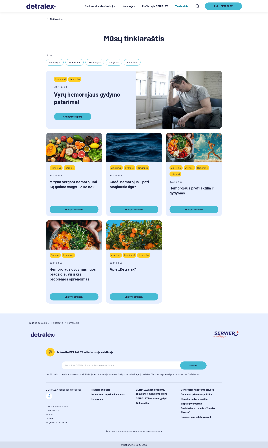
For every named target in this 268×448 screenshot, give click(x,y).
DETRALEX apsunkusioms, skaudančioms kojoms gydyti (151, 391)
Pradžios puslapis (37, 322)
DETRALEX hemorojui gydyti (151, 398)
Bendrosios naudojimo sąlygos (197, 389)
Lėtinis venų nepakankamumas (108, 394)
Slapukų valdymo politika (194, 398)
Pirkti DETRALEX (224, 7)
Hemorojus (129, 6)
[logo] (42, 6)
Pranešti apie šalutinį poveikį (196, 416)
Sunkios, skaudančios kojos (100, 6)
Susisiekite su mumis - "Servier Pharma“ (198, 410)
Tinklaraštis (181, 6)
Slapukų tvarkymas (191, 403)
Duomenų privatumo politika (196, 394)
